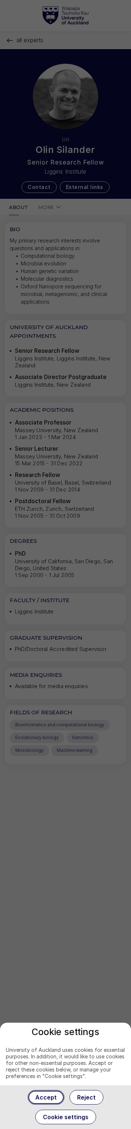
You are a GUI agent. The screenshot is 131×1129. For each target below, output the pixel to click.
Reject (86, 1097)
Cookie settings (65, 1117)
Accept (46, 1097)
